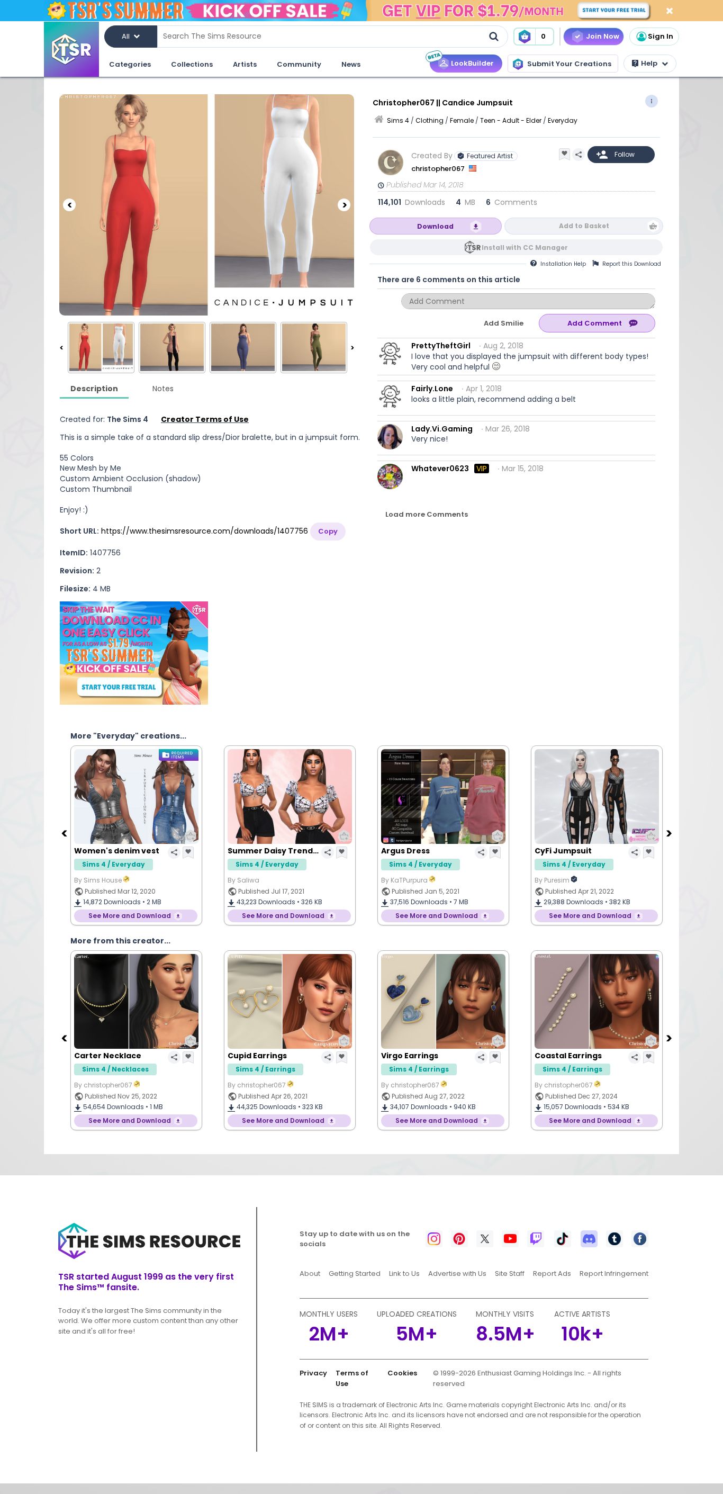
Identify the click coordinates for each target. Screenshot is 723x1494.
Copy (328, 531)
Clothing (429, 120)
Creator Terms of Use (205, 419)
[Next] (344, 205)
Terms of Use (352, 1378)
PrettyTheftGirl (441, 345)
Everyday (562, 120)
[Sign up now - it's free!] (134, 653)
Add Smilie (503, 323)
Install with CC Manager (525, 247)
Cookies (402, 1373)
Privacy (313, 1373)
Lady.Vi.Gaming (442, 429)
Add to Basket (584, 225)
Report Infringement (614, 1273)
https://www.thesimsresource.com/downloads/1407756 (204, 531)
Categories (130, 64)
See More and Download (129, 915)
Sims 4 (398, 120)
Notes (163, 388)
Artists (245, 64)
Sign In (660, 36)
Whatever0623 (440, 468)
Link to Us (404, 1273)
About (310, 1273)
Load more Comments (426, 514)
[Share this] (578, 154)
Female (462, 120)
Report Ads (552, 1273)
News (350, 64)
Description (94, 388)
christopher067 (438, 169)
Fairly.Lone (432, 388)
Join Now (602, 36)
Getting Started (355, 1273)
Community (299, 64)
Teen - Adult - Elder (510, 120)
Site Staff (510, 1273)
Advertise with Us (457, 1273)
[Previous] (69, 205)
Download (435, 226)
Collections (192, 64)
